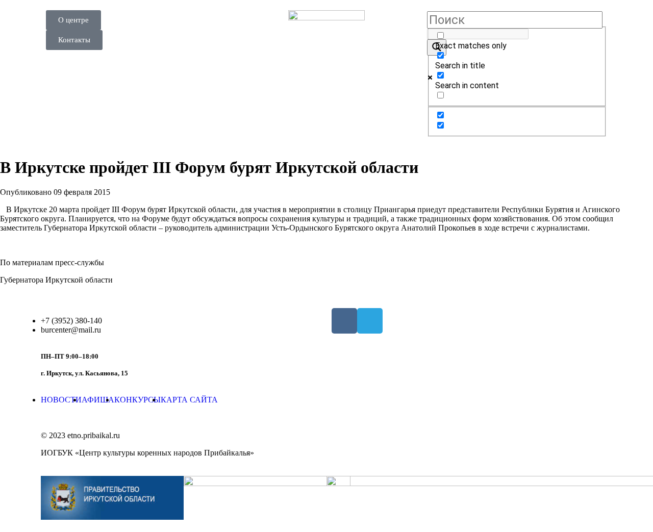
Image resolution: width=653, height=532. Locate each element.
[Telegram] (370, 321)
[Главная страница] (326, 48)
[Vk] (344, 321)
